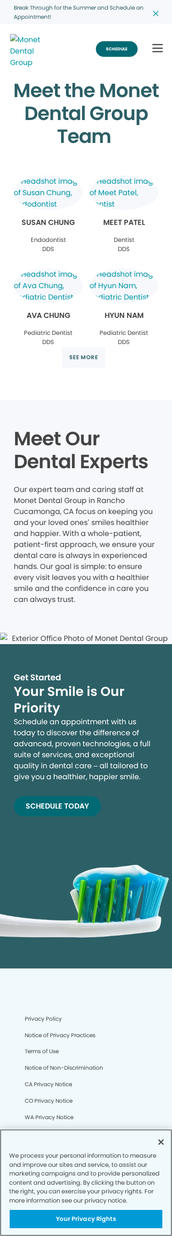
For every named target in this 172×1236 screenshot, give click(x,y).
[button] (157, 49)
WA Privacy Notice (49, 1117)
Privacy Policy (43, 1019)
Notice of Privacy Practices (60, 1035)
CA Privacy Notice (48, 1084)
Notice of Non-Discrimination (64, 1068)
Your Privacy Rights (86, 1218)
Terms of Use (42, 1051)
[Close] (161, 1142)
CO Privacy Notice (48, 1101)
